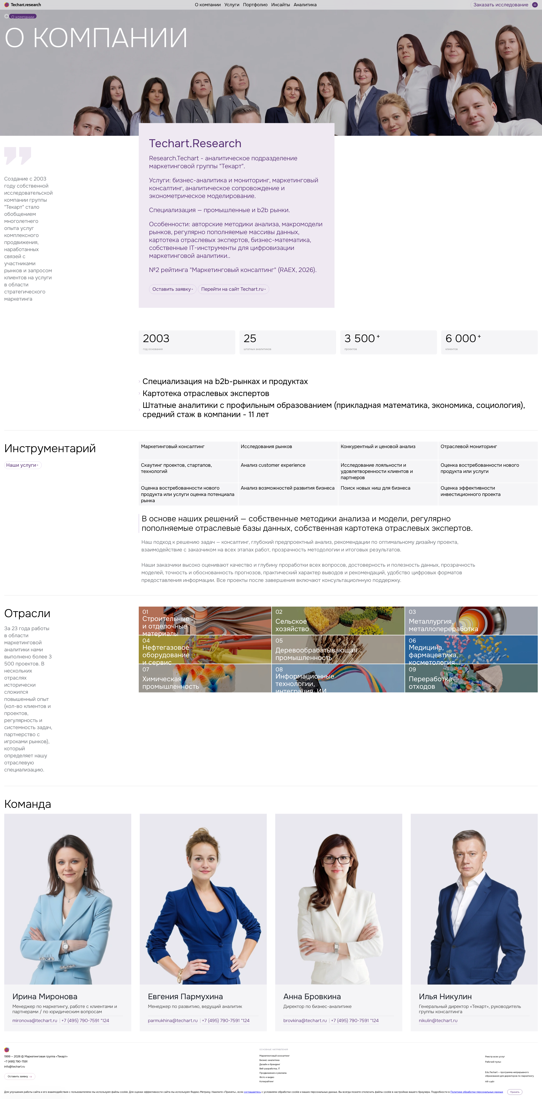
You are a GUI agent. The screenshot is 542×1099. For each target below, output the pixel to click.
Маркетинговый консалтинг (274, 1055)
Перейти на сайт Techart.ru (232, 289)
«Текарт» (62, 1056)
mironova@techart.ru (34, 1020)
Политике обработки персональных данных (476, 1091)
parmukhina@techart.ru (173, 1020)
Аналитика (305, 5)
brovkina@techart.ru (305, 1020)
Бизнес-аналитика (269, 1060)
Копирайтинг (266, 1081)
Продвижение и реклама (273, 1072)
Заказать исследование (501, 5)
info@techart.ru (14, 1066)
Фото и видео (266, 1077)
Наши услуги (21, 465)
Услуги (231, 5)
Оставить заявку (171, 289)
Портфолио (255, 5)
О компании (208, 5)
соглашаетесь (252, 1091)
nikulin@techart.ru (438, 1020)
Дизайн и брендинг (269, 1064)
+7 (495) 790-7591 (16, 1061)
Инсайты (280, 5)
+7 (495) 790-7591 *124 (85, 1020)
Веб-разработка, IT (269, 1068)
